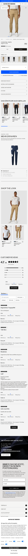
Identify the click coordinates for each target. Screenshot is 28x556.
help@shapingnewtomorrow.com (12, 451)
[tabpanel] (14, 363)
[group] (14, 21)
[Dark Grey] (4, 241)
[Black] (3, 117)
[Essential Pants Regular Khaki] (18, 232)
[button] (9, 117)
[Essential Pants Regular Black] (16, 109)
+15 (5, 117)
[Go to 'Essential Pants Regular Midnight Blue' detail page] (8, 59)
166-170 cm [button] (10, 365)
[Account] (24, 3)
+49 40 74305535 (7, 449)
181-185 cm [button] (10, 343)
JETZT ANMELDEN (14, 488)
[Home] (9, 3)
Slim (7, 49)
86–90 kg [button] (22, 343)
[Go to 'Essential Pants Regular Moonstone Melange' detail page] (19, 59)
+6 (5, 241)
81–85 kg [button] (22, 320)
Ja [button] (12, 322)
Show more (14, 427)
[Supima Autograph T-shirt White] (6, 232)
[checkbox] (11, 300)
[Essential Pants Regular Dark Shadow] (6, 109)
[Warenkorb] (25, 3)
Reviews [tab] (4, 293)
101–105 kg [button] (22, 400)
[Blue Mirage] (3, 241)
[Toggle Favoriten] (25, 7)
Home (2, 39)
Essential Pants (9, 39)
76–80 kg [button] (22, 422)
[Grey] (4, 117)
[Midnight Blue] (2, 117)
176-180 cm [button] (10, 320)
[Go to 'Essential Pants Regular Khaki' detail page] (3, 59)
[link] (11, 149)
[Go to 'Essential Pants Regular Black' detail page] (14, 59)
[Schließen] (26, 1)
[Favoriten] (22, 3)
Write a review (14, 287)
